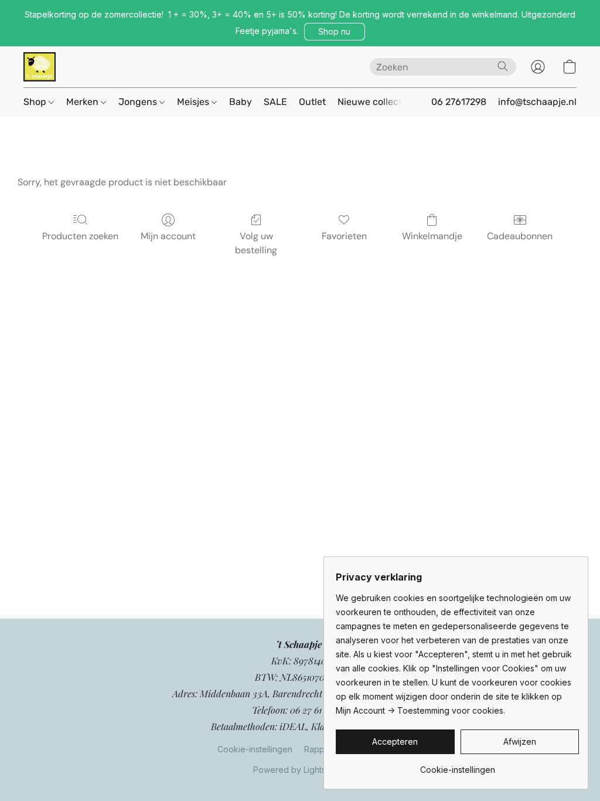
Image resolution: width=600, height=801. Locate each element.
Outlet (312, 101)
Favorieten (344, 236)
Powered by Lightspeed (300, 770)
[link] (457, 765)
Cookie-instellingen (254, 749)
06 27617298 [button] (458, 101)
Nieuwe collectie (374, 101)
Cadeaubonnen (520, 236)
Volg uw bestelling (256, 243)
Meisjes (194, 101)
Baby (240, 101)
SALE (275, 101)
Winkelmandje (432, 236)
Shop (36, 101)
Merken (83, 101)
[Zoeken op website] (503, 66)
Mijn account (168, 236)
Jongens (138, 101)
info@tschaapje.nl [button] (537, 101)
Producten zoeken (80, 236)
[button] (334, 31)
